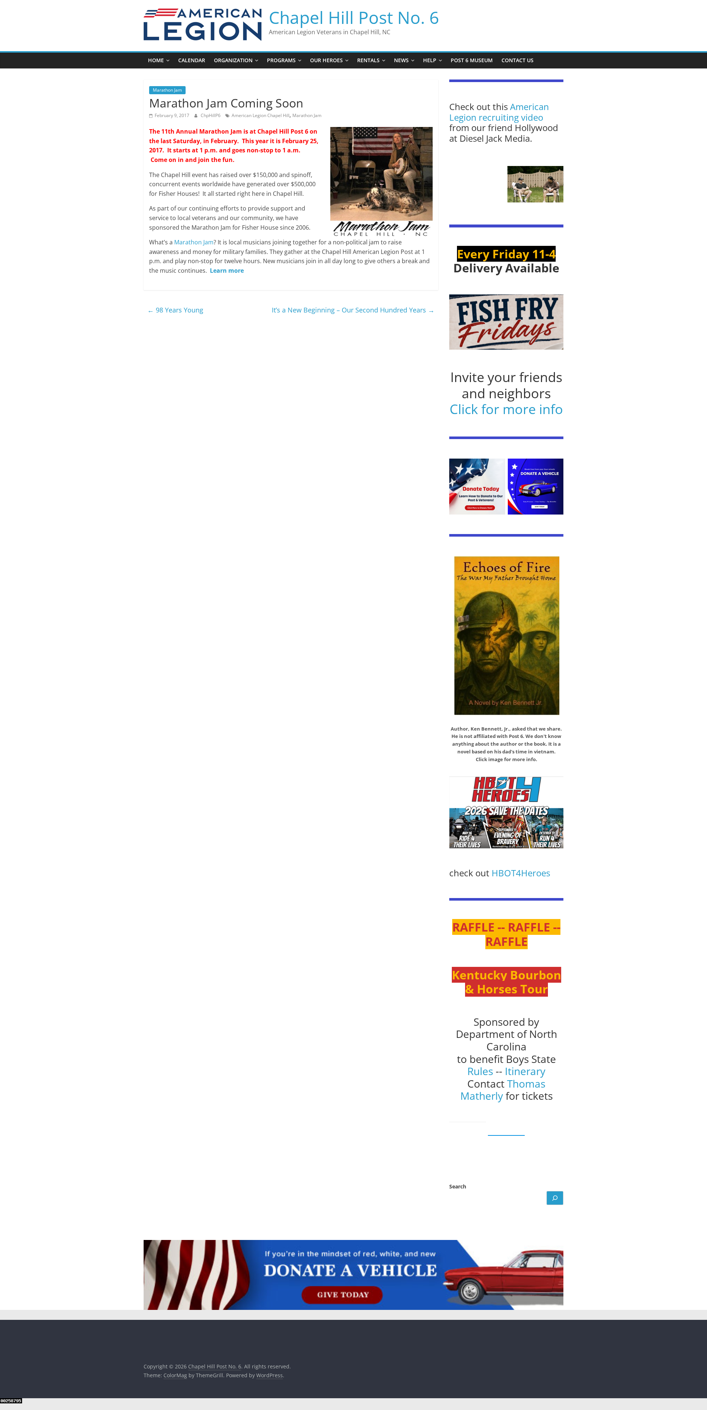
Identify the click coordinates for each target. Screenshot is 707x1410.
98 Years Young (175, 309)
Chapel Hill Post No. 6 (354, 17)
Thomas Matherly (503, 1090)
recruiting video (511, 117)
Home (156, 60)
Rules (480, 1071)
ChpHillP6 (211, 115)
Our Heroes (326, 60)
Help (429, 60)
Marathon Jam (167, 90)
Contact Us (518, 60)
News (401, 60)
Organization (233, 60)
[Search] (554, 1198)
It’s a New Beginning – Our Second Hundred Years (353, 309)
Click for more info (506, 409)
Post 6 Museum (472, 60)
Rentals (368, 60)
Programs (281, 60)
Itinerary (525, 1071)
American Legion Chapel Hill (260, 115)
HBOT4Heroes (521, 873)
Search (457, 1186)
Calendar (191, 60)
